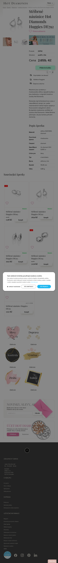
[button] (13, 286)
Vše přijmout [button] (44, 286)
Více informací (34, 282)
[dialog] (29, 281)
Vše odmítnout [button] (28, 286)
